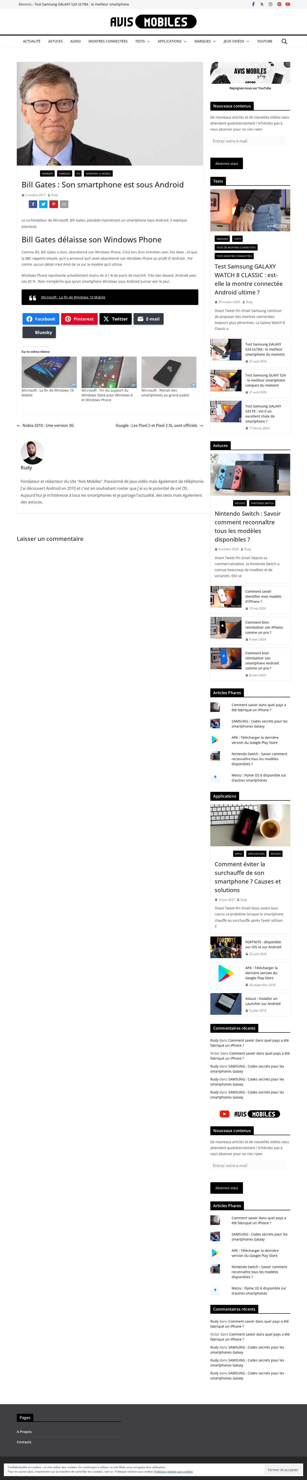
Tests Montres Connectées (234, 256)
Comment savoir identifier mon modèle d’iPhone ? (263, 596)
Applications (170, 41)
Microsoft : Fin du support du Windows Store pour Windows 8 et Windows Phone (107, 395)
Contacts (24, 1442)
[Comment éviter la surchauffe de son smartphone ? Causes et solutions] (250, 825)
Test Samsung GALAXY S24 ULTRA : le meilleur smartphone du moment (265, 349)
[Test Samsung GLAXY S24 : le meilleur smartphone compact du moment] (226, 384)
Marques (203, 41)
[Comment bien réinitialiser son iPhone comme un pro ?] (226, 631)
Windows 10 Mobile (98, 173)
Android (47, 173)
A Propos (24, 1431)
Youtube (264, 41)
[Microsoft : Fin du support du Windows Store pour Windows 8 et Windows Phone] (109, 372)
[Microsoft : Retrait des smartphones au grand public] (169, 372)
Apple (238, 853)
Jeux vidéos (234, 41)
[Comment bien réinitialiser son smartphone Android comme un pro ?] (226, 664)
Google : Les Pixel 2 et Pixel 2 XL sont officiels (156, 425)
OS (78, 173)
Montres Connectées (108, 41)
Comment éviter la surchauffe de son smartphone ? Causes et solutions (248, 877)
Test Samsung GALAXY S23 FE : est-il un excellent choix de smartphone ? (263, 414)
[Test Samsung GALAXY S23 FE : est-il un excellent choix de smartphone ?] (226, 417)
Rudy (54, 195)
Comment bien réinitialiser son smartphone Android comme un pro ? (262, 660)
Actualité (32, 41)
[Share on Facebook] (33, 205)
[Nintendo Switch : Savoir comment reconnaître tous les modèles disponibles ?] (250, 475)
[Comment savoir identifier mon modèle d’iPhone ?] (226, 600)
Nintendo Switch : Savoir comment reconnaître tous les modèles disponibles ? (248, 526)
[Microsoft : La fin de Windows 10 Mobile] (49, 372)
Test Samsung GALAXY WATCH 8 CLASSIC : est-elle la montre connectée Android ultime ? (249, 279)
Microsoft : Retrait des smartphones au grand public (165, 392)
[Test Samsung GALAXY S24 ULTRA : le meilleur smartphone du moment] (226, 353)
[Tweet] (43, 205)
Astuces (55, 41)
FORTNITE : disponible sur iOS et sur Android (263, 944)
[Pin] (54, 205)
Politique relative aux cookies (173, 1471)
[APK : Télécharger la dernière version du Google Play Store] (226, 976)
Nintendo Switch (262, 503)
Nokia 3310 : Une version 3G (48, 425)
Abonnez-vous (226, 163)
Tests (140, 41)
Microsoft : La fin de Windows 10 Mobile (73, 297)
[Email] (64, 205)
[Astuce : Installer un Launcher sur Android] (226, 1004)
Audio (75, 41)
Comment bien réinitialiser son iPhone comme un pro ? (264, 627)
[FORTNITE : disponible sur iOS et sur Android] (226, 948)
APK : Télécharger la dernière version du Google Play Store (261, 973)
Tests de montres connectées (236, 247)
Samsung (222, 238)
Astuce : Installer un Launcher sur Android (263, 1001)
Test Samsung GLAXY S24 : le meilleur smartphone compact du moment (265, 380)
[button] (147, 41)
